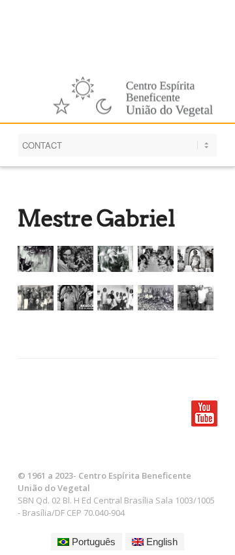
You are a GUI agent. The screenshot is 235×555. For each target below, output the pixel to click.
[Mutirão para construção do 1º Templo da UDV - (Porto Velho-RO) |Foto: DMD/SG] (158, 297)
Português (92, 541)
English (161, 541)
